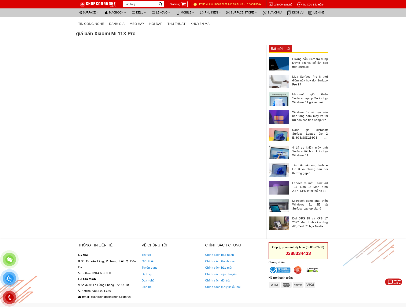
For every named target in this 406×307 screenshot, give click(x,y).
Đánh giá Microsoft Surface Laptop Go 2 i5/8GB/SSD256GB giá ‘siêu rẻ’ (310, 133)
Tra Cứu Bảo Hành (313, 4)
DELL (139, 12)
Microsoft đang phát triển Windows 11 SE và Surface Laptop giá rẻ (310, 204)
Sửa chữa (274, 12)
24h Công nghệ (283, 4)
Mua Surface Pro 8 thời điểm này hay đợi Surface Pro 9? (310, 80)
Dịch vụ (147, 274)
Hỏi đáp (155, 24)
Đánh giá (117, 24)
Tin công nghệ (91, 24)
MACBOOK (116, 12)
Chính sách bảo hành (219, 254)
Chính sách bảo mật (218, 267)
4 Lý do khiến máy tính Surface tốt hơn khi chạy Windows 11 (310, 151)
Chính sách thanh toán (220, 261)
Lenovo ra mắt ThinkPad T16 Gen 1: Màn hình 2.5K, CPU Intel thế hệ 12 (310, 186)
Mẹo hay (137, 24)
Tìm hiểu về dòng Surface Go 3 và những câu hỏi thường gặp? (310, 169)
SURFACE (89, 12)
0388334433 (298, 253)
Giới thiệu (148, 261)
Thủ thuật (176, 24)
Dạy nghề (148, 280)
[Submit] (160, 4)
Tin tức (146, 254)
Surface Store (242, 12)
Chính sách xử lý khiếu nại (222, 286)
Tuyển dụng (150, 267)
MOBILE (186, 12)
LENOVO (161, 12)
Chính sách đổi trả (217, 280)
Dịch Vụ (297, 12)
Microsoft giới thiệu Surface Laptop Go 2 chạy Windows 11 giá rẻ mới (310, 98)
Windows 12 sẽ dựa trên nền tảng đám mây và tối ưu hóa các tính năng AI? (310, 115)
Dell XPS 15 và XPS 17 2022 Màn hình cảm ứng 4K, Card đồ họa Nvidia (310, 222)
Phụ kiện (211, 12)
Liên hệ (318, 12)
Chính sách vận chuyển (221, 274)
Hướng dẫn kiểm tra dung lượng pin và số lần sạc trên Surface (310, 62)
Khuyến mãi (200, 24)
